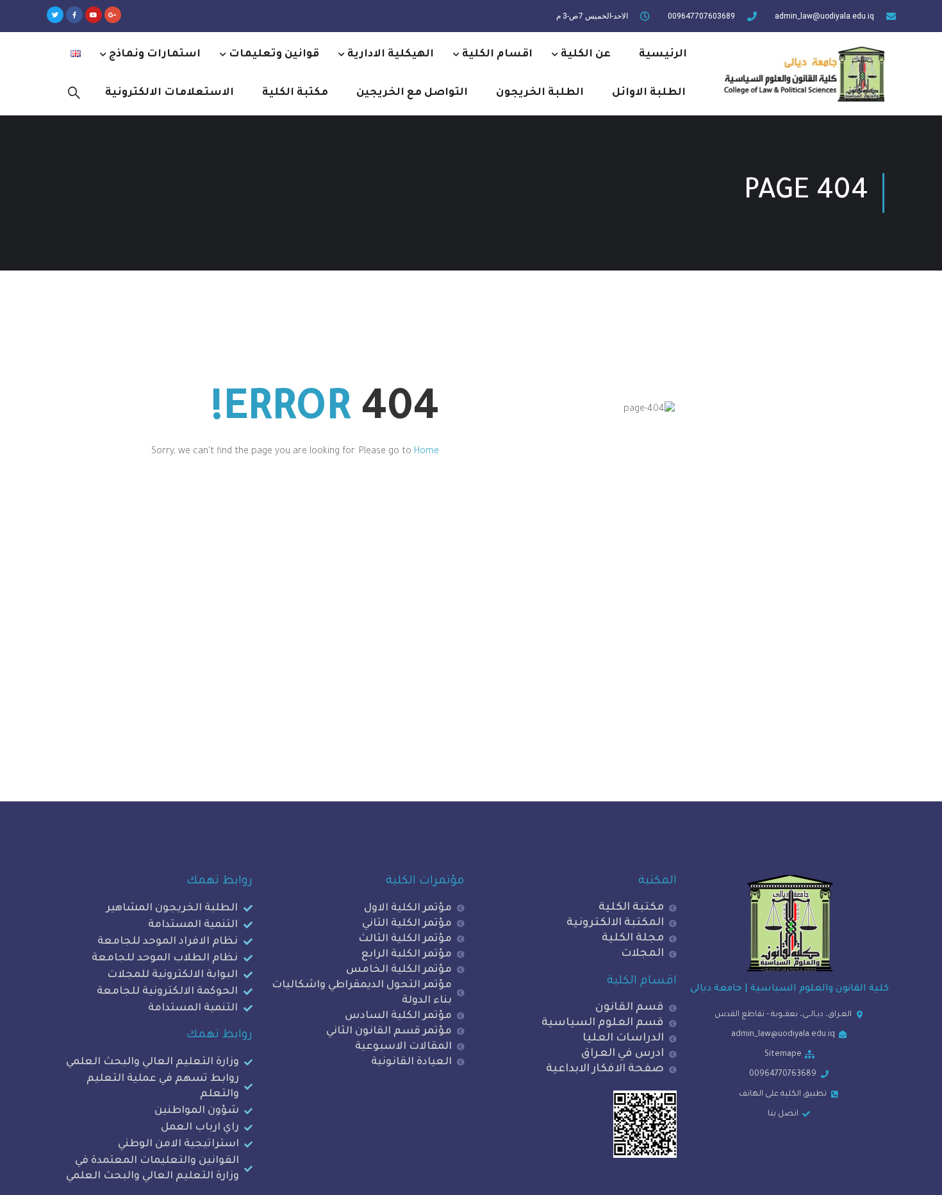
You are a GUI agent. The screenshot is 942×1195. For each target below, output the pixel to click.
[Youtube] (93, 14)
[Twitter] (55, 14)
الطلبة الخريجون (540, 93)
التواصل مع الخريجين (412, 93)
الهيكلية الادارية (390, 54)
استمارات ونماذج (155, 54)
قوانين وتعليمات (274, 54)
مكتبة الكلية (295, 93)
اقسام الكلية (497, 54)
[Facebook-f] (74, 14)
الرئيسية (663, 54)
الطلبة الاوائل (649, 93)
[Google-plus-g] (112, 14)
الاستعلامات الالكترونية (169, 93)
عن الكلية (586, 54)
